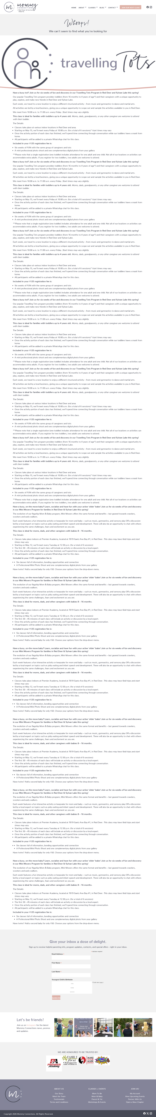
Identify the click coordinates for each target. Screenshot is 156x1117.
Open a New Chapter (135, 1101)
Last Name (56, 972)
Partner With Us (135, 1098)
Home (73, 7)
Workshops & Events (97, 1101)
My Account (135, 1093)
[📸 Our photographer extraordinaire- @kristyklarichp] (123, 1027)
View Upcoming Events (135, 1096)
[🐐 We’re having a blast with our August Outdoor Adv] (63, 1027)
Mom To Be (97, 1093)
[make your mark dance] (86, 1060)
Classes (91, 7)
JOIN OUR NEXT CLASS (131, 7)
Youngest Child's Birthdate (62, 980)
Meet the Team (59, 1096)
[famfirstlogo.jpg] (70, 1060)
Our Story (59, 1093)
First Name (56, 963)
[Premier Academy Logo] (54, 1063)
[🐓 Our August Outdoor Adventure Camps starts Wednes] (143, 1027)
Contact (112, 7)
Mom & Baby (97, 1096)
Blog (102, 7)
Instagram (31, 1024)
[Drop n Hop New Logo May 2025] (102, 1060)
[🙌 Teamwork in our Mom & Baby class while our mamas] (103, 1027)
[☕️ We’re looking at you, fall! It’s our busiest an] (83, 1027)
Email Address (58, 954)
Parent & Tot (97, 1098)
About (81, 7)
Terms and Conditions (59, 1101)
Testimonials (59, 1098)
